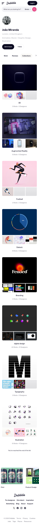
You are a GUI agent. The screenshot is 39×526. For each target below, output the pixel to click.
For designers (10, 500)
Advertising (10, 504)
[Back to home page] (11, 3)
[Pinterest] (25, 508)
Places (20, 521)
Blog (17, 504)
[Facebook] (18, 508)
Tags (14, 521)
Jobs (9, 521)
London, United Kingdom (12, 34)
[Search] (34, 9)
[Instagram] (21, 508)
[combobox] (13, 9)
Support (30, 504)
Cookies (32, 518)
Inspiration (30, 500)
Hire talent (20, 500)
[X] (14, 508)
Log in (32, 3)
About (23, 504)
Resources (27, 521)
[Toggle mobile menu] (3, 3)
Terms (19, 518)
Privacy (25, 518)
